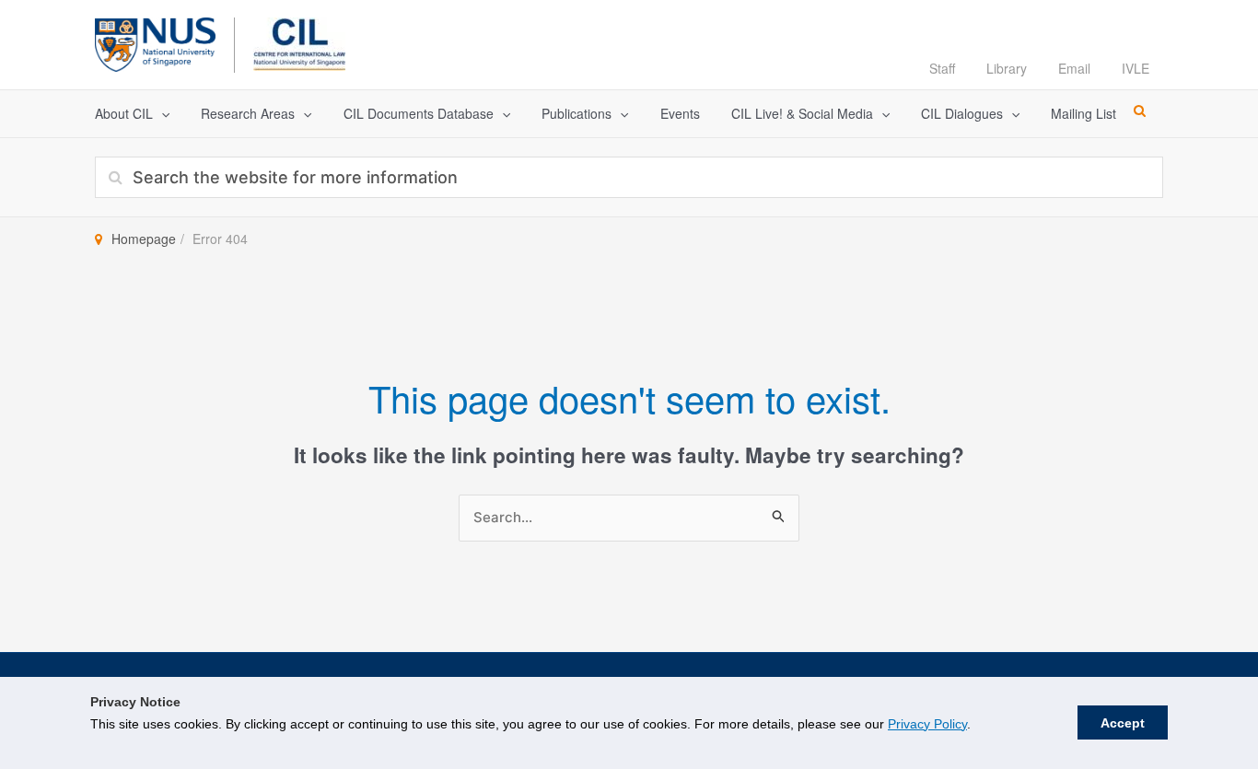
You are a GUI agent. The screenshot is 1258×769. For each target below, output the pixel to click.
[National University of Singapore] (155, 42)
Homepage (143, 238)
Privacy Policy (927, 724)
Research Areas (248, 113)
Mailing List (1083, 113)
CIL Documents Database (419, 113)
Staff (942, 68)
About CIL (124, 113)
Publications (577, 113)
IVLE (1135, 68)
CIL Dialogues (962, 113)
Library (1006, 68)
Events (680, 113)
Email (1074, 68)
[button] (161, 113)
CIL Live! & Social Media (802, 113)
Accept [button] (1123, 723)
